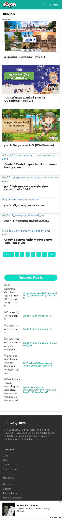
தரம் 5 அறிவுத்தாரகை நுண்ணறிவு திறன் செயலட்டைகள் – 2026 (26, 188)
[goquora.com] (9, 4)
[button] (45, 4)
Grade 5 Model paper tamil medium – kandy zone (30, 166)
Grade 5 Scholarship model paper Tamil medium (28, 241)
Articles (6, 460)
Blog (5, 455)
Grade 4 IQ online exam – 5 (37, 316)
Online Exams (10, 469)
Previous (8, 254)
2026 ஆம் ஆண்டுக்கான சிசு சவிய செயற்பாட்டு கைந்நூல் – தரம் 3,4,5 (38, 364)
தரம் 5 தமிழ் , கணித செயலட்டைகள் (24, 205)
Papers (6, 464)
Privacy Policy (10, 493)
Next (52, 254)
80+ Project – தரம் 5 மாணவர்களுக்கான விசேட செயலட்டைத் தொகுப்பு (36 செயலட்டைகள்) (40, 390)
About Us (7, 484)
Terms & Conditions (12, 497)
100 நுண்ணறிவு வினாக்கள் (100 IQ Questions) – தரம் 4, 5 (24, 99)
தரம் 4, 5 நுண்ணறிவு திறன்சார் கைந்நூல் (26, 220)
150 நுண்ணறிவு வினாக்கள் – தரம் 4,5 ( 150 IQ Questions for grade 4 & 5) (40, 295)
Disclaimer (8, 489)
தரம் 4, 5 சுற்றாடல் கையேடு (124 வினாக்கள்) (29, 145)
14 (44, 254)
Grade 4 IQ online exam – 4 (37, 329)
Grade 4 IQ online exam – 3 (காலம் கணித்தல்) (40, 344)
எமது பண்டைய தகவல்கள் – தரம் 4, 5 (25, 56)
